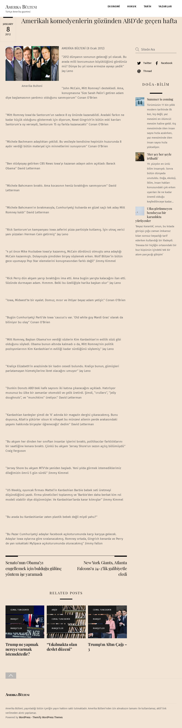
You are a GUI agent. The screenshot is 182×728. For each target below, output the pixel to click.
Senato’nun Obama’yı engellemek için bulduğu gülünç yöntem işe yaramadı (34, 568)
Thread (147, 71)
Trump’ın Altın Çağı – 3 (107, 647)
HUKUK (131, 6)
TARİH (147, 6)
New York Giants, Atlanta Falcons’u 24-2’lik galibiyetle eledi (102, 568)
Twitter (147, 63)
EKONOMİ (114, 6)
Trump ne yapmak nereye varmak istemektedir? (22, 649)
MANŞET (14, 619)
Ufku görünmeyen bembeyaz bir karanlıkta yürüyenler (153, 215)
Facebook (166, 63)
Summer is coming (160, 99)
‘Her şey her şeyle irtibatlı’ (159, 156)
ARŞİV (54, 610)
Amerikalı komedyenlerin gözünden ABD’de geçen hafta (99, 20)
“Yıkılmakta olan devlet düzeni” (62, 647)
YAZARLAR (165, 6)
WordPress (24, 717)
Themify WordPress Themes (48, 717)
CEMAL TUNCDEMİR (19, 610)
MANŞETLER (16, 628)
